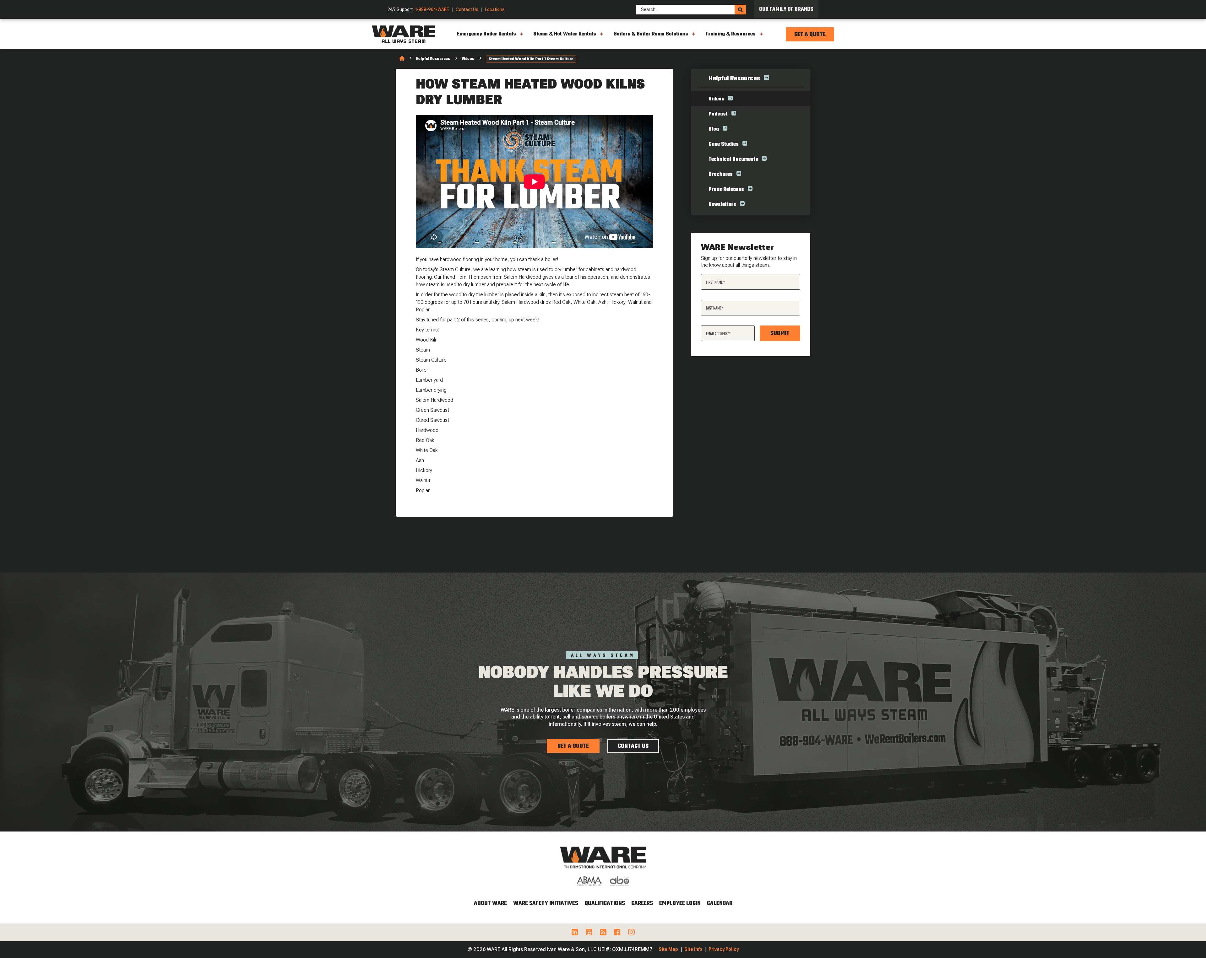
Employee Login (680, 903)
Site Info (693, 949)
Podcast (718, 114)
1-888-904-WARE (432, 10)
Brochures (721, 174)
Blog (714, 129)
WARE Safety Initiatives (545, 903)
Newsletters (722, 205)
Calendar (719, 903)
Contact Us (467, 10)
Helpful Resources (433, 59)
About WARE (490, 903)
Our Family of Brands (786, 9)
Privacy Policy (724, 949)
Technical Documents (733, 159)
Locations (495, 10)
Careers (642, 903)
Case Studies (724, 144)
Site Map (668, 949)
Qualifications (604, 903)
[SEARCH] (740, 9)
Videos (468, 59)
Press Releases (726, 190)
